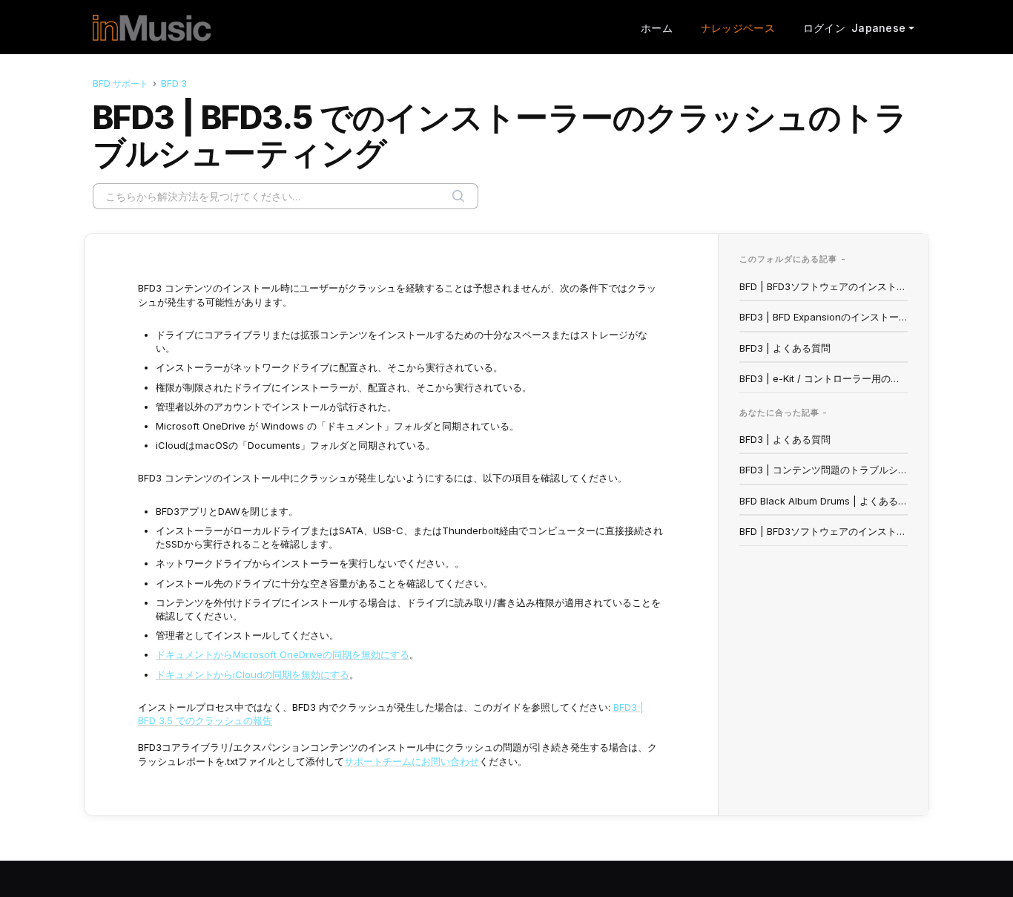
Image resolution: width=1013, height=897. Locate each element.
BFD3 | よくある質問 (785, 348)
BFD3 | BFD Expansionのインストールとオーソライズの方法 (823, 317)
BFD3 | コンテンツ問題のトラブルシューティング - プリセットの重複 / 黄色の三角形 (823, 470)
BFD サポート (120, 83)
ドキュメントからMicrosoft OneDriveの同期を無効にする (282, 654)
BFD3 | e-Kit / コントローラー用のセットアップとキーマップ (823, 378)
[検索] (458, 196)
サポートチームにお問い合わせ (411, 761)
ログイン (824, 28)
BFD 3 (174, 83)
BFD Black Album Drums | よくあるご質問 (823, 501)
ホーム (657, 28)
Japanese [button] (878, 28)
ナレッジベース (738, 28)
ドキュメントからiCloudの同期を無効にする (252, 674)
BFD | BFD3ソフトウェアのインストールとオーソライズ (823, 286)
